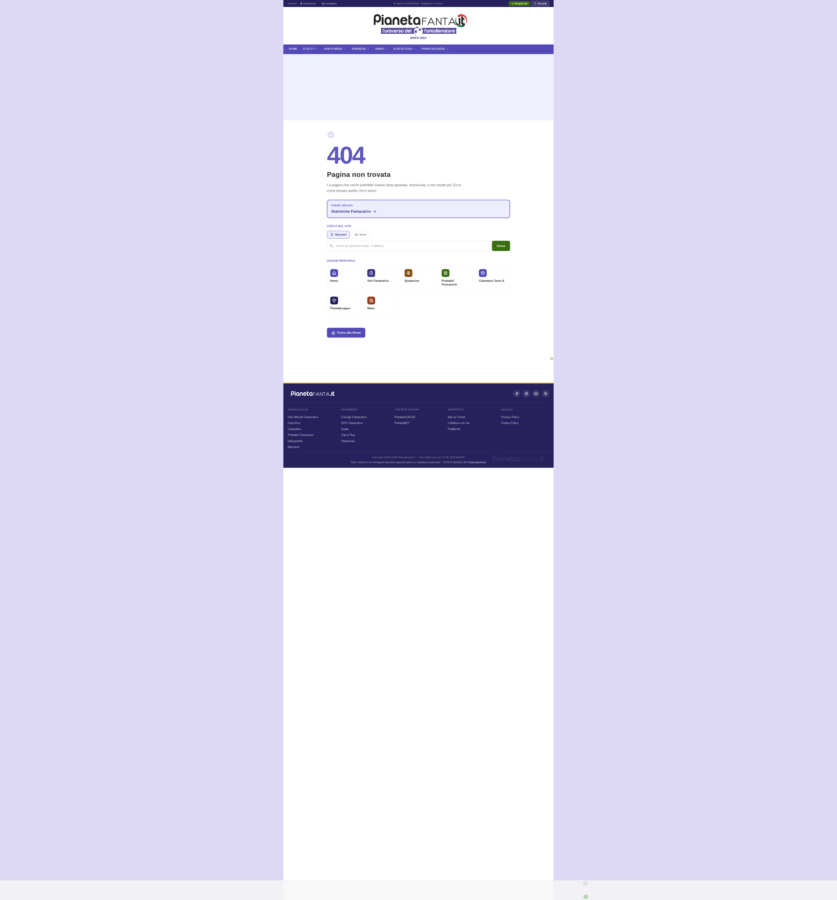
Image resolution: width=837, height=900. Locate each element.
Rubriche (359, 48)
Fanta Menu (333, 48)
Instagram (331, 3)
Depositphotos (477, 462)
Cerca (501, 246)
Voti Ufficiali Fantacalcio (303, 417)
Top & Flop (348, 435)
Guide (345, 429)
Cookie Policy (510, 423)
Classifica (294, 423)
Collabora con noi (459, 423)
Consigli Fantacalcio (354, 417)
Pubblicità (454, 429)
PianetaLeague (433, 48)
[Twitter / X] (545, 393)
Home (293, 48)
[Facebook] (517, 393)
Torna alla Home (349, 332)
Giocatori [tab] (340, 234)
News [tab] (362, 234)
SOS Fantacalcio (352, 423)
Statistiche (402, 48)
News (379, 48)
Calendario (294, 429)
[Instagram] (526, 393)
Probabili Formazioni (300, 435)
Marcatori (293, 447)
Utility (308, 48)
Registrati (521, 3)
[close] (585, 883)
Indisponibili (295, 441)
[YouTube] (536, 393)
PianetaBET (402, 423)
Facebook (309, 3)
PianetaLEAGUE (405, 417)
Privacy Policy (510, 417)
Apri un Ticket (456, 417)
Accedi (542, 3)
